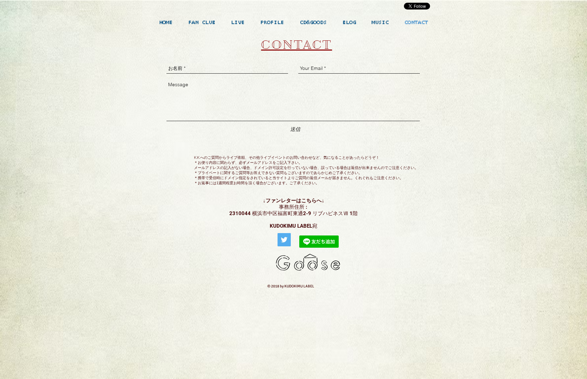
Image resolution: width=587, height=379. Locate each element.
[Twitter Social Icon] (284, 239)
